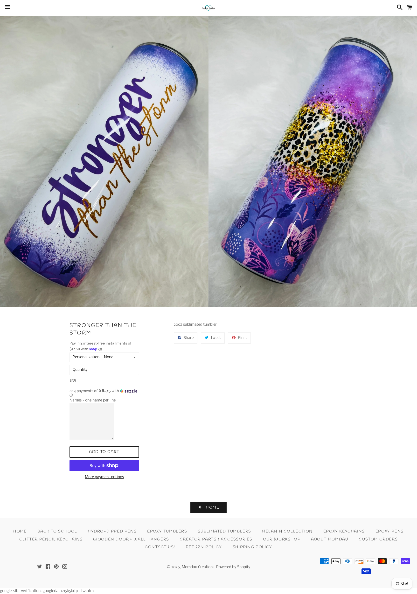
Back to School (57, 531)
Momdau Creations (198, 567)
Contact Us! (160, 547)
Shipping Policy (252, 547)
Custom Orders (378, 539)
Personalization (86, 357)
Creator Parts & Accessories (216, 539)
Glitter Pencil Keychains (51, 539)
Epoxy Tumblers (167, 531)
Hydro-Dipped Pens (112, 531)
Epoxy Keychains (344, 531)
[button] (104, 393)
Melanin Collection (287, 531)
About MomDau (329, 539)
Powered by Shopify (233, 567)
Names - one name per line (93, 400)
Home (20, 531)
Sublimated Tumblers (224, 531)
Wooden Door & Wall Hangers (131, 539)
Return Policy (204, 547)
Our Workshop (281, 539)
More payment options (104, 477)
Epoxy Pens (389, 531)
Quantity (80, 370)
